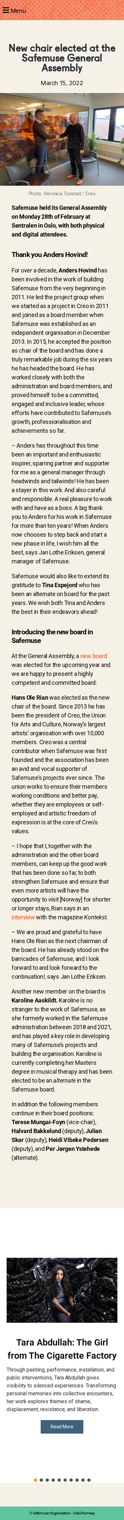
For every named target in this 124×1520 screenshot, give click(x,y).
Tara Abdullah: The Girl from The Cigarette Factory (62, 1349)
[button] (62, 10)
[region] (62, 1345)
